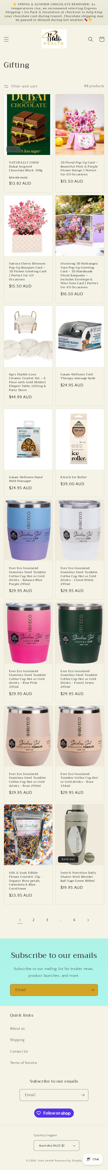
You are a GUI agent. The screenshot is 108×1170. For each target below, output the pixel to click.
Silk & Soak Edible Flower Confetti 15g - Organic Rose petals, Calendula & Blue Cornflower (25, 881)
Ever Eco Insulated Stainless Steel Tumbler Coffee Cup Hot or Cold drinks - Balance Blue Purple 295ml (27, 576)
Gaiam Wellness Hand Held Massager (25, 479)
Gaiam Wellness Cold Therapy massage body (78, 376)
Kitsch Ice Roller (74, 477)
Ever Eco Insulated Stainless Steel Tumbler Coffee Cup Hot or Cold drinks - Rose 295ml (27, 780)
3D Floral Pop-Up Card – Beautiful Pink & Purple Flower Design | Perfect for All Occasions (79, 168)
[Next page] (87, 920)
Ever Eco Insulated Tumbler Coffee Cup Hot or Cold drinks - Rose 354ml (79, 780)
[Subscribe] (92, 990)
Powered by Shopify (68, 1160)
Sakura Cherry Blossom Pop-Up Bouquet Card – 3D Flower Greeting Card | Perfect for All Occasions (27, 271)
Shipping (17, 1040)
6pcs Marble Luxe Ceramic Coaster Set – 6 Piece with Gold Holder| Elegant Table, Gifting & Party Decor (27, 382)
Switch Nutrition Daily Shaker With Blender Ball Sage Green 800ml (78, 877)
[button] (6, 39)
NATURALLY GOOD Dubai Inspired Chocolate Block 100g (25, 167)
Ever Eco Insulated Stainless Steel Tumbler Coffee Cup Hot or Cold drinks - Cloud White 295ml (79, 576)
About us (17, 1029)
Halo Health (46, 1160)
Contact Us (19, 1052)
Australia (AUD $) (52, 1145)
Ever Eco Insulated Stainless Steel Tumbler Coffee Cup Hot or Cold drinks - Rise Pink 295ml (27, 679)
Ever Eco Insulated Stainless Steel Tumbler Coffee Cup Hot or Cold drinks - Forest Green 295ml (79, 679)
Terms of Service (23, 1063)
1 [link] (20, 920)
